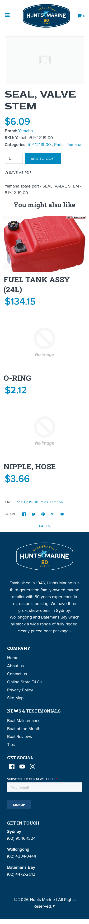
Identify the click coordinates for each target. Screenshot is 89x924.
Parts (58, 144)
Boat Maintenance (24, 720)
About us (15, 666)
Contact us (17, 674)
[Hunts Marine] (46, 16)
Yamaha (25, 131)
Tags (9, 501)
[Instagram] (32, 766)
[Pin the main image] (43, 514)
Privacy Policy (20, 690)
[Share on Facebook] (24, 514)
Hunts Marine (42, 899)
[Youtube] (22, 766)
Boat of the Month (23, 729)
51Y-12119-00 (39, 144)
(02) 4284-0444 (21, 856)
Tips (11, 744)
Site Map (15, 698)
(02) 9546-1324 (21, 838)
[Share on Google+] (52, 514)
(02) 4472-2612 (21, 874)
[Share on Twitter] (33, 514)
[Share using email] (62, 514)
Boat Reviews (19, 736)
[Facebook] (11, 766)
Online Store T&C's (24, 682)
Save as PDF (20, 172)
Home (13, 658)
